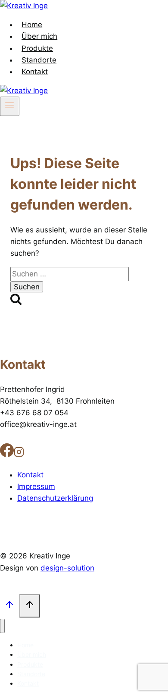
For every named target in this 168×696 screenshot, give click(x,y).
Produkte (37, 48)
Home (32, 24)
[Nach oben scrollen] (9, 606)
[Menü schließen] (2, 626)
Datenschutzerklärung (55, 498)
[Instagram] (19, 454)
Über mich (39, 36)
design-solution (67, 568)
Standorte (39, 60)
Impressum (36, 486)
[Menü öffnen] (9, 106)
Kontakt (35, 71)
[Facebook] (7, 454)
